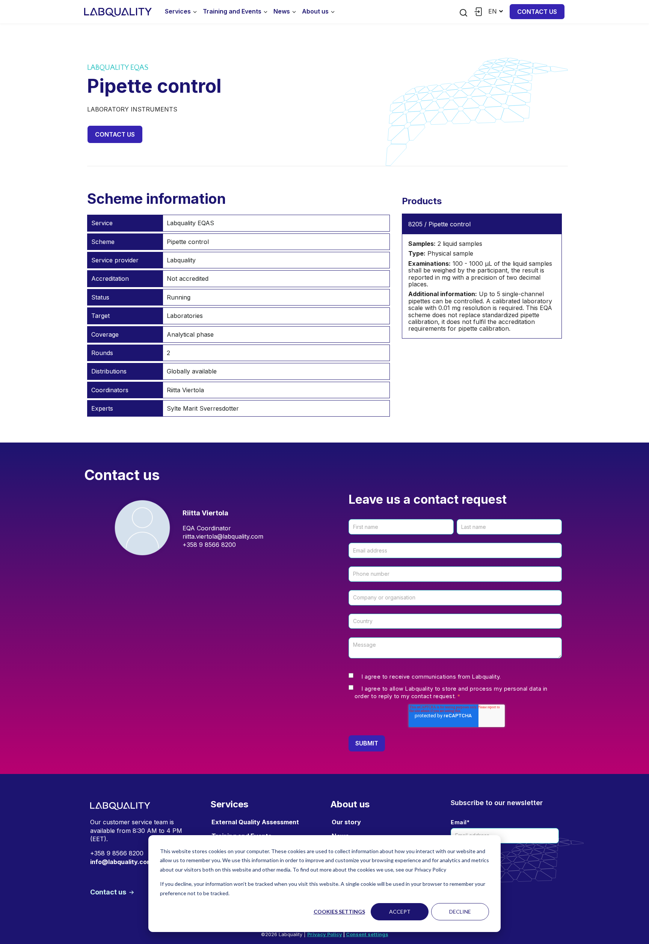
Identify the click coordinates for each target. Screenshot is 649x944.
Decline (460, 911)
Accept (400, 911)
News (281, 11)
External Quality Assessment (255, 822)
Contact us (537, 11)
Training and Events (232, 11)
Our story (346, 822)
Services (178, 11)
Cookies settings (339, 911)
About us (315, 11)
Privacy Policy (324, 934)
